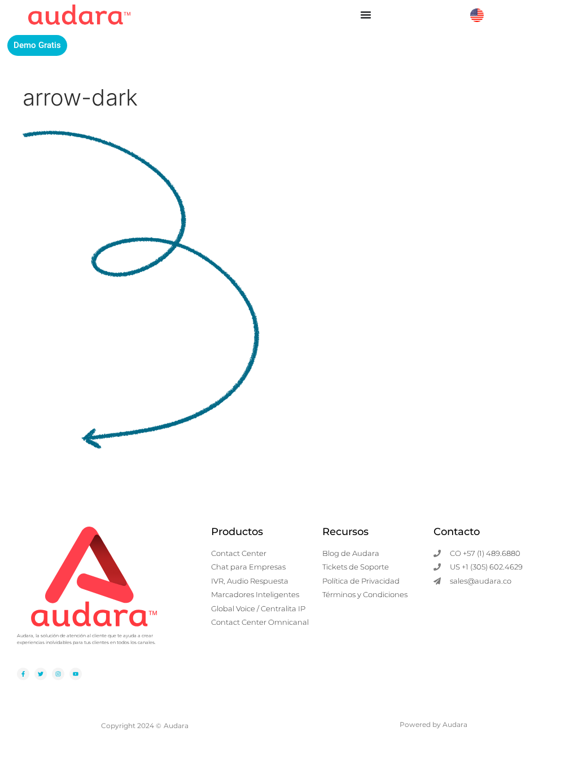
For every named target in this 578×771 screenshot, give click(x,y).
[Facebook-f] (23, 674)
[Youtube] (75, 674)
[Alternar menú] (365, 14)
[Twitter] (40, 674)
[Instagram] (58, 674)
